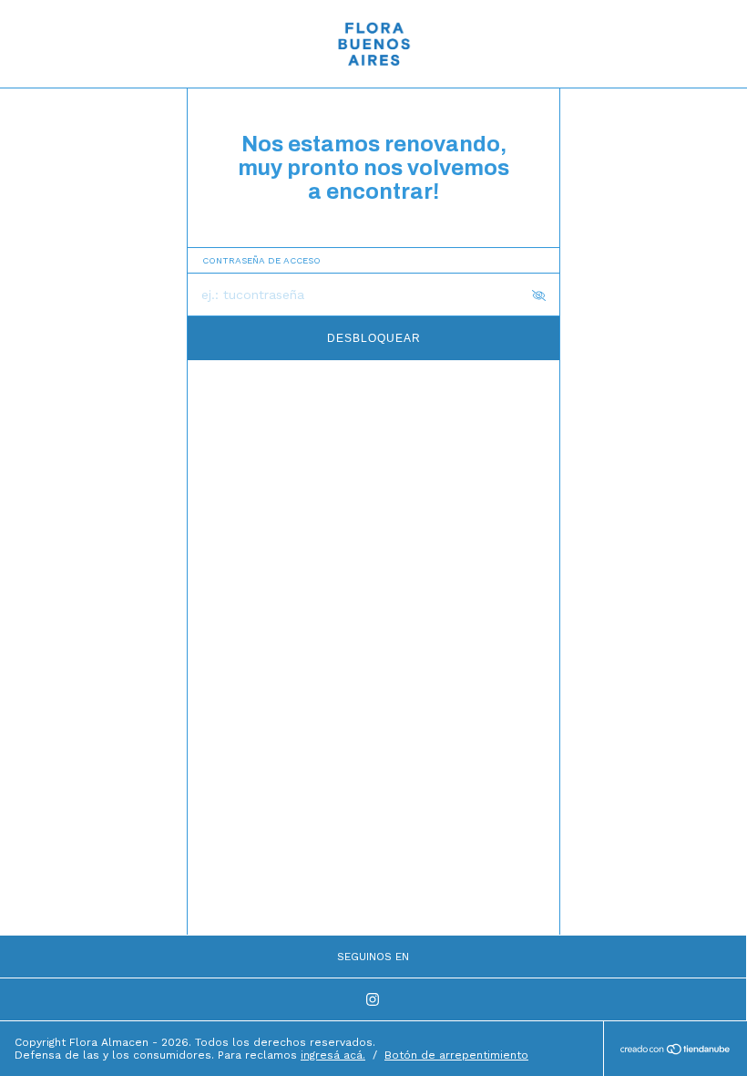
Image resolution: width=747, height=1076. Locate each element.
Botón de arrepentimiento (456, 1055)
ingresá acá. (333, 1055)
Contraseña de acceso (261, 260)
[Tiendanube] (675, 1050)
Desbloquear (374, 338)
